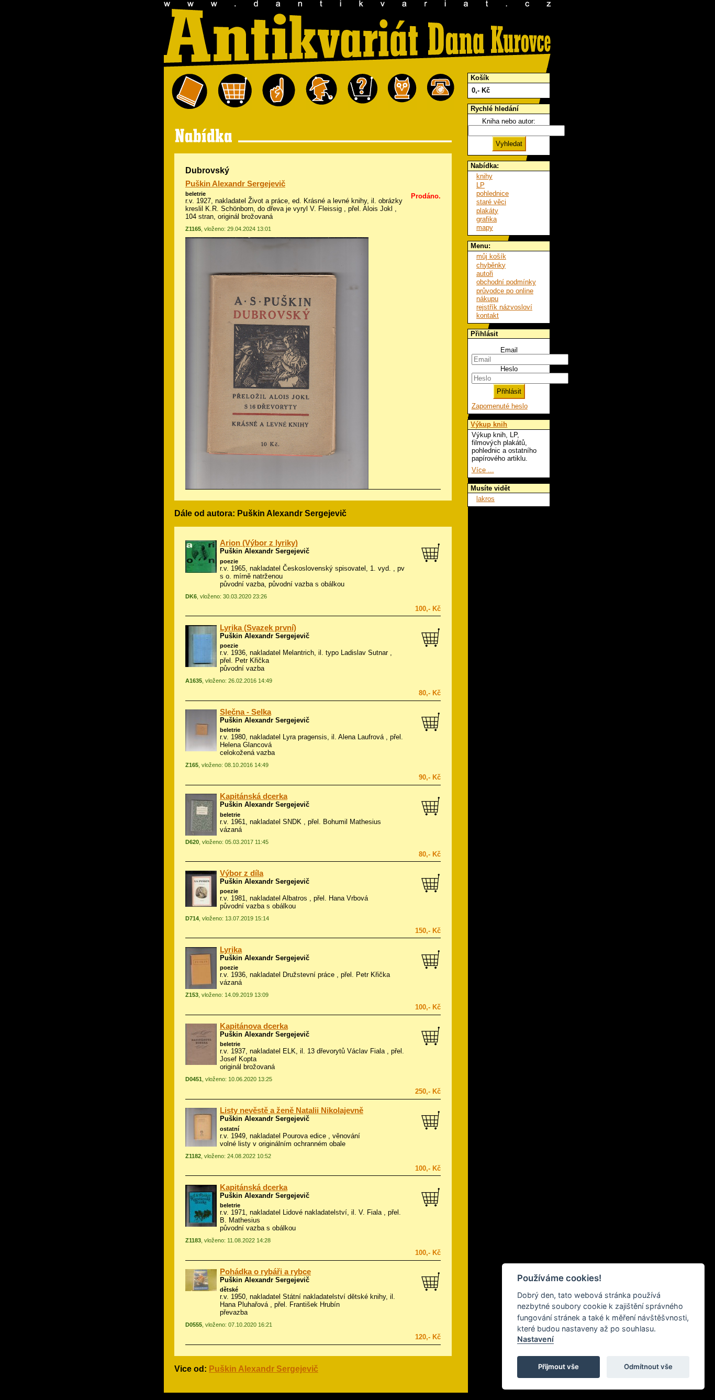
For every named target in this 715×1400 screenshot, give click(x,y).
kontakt (487, 315)
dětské (229, 1289)
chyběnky (491, 265)
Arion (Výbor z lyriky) (259, 543)
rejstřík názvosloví (504, 307)
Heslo (509, 369)
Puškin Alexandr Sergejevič (235, 184)
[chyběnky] (321, 92)
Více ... (483, 470)
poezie (229, 561)
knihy (484, 176)
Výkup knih (489, 424)
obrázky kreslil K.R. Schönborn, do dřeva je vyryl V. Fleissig (294, 205)
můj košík (491, 256)
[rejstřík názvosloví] (402, 92)
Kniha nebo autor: (508, 121)
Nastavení (535, 1339)
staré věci (491, 202)
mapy (484, 227)
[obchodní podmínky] (278, 92)
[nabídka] (189, 92)
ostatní (229, 1129)
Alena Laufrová (361, 737)
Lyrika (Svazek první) (258, 628)
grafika (486, 219)
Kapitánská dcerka (253, 796)
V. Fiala (370, 1212)
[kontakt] (440, 92)
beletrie (195, 194)
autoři (484, 273)
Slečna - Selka (245, 712)
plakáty (487, 211)
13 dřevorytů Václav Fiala (346, 1051)
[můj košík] (235, 92)
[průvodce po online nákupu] (362, 92)
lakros (485, 499)
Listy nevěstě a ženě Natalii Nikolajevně (291, 1110)
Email (509, 350)
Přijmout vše (558, 1366)
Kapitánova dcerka (254, 1026)
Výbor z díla (241, 873)
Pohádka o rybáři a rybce (265, 1272)
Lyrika (231, 950)
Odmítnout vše (648, 1366)
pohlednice (492, 193)
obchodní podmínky (506, 282)
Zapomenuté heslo (500, 406)
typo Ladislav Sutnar (357, 653)
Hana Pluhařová (244, 1304)
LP (480, 185)
